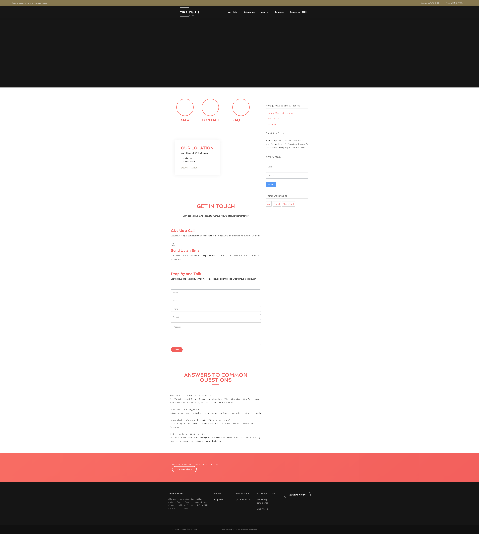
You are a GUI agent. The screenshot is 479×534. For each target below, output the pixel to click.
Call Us (184, 168)
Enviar (271, 184)
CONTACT (211, 120)
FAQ (236, 120)
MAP (185, 120)
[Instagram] (176, 514)
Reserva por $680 (298, 12)
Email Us (194, 168)
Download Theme (184, 469)
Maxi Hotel (233, 12)
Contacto (279, 12)
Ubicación (271, 124)
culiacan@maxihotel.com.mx (280, 113)
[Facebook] (169, 514)
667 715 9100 (273, 118)
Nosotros (265, 12)
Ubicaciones (249, 12)
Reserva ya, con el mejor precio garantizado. (29, 3)
